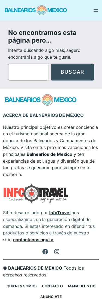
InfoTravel (59, 212)
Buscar (72, 71)
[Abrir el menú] (95, 10)
